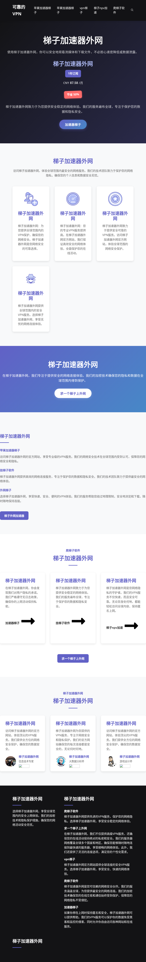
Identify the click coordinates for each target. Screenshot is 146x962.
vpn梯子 (69, 859)
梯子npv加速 (114, 627)
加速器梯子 (73, 124)
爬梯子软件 (71, 811)
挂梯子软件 (63, 623)
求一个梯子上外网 (73, 393)
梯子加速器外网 (27, 799)
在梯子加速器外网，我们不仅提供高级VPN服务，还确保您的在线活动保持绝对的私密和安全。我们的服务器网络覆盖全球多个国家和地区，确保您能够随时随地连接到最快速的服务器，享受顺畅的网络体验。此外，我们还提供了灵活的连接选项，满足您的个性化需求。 (98, 843)
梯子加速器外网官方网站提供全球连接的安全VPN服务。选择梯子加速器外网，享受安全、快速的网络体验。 (97, 869)
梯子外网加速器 (14, 515)
